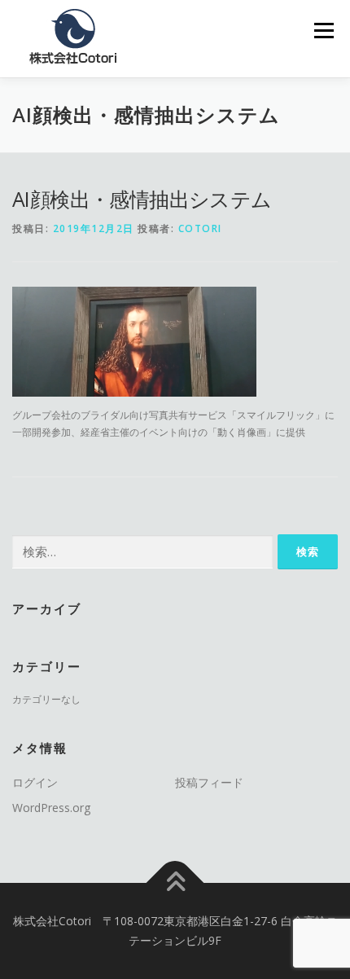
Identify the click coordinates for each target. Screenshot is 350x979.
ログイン (35, 782)
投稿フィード (209, 782)
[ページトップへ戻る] (175, 883)
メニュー (323, 30)
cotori (200, 228)
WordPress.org (51, 807)
